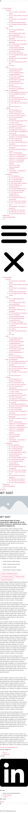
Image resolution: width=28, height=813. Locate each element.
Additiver (8, 10)
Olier (7, 67)
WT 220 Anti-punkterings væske (18, 99)
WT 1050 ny (12, 60)
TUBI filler (11, 169)
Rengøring (9, 174)
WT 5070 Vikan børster (15, 138)
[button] (14, 248)
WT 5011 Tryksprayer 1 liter (16, 113)
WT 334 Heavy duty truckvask (17, 201)
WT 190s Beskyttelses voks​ (16, 97)
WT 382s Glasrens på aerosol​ (17, 213)
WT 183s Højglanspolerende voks (18, 92)
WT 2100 (11, 65)
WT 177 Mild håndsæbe (15, 179)
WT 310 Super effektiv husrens (17, 188)
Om (4, 219)
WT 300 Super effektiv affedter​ (18, 183)
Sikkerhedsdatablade (9, 217)
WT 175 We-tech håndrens (16, 178)
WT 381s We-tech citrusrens (17, 212)
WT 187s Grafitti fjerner (15, 181)
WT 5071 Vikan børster (15, 140)
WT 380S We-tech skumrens (17, 210)
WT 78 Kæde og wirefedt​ (16, 53)
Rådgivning (6, 215)
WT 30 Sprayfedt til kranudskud (18, 44)
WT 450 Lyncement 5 (15, 106)
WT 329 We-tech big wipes (16, 190)
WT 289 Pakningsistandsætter (17, 22)
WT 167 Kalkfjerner (14, 176)
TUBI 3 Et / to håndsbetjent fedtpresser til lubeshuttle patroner (16, 161)
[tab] (9, 573)
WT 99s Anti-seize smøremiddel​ (18, 58)
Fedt (7, 28)
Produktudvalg (7, 8)
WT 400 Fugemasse (14, 101)
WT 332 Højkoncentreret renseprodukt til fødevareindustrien (16, 193)
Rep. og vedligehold (11, 90)
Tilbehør (8, 108)
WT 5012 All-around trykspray (17, 115)
